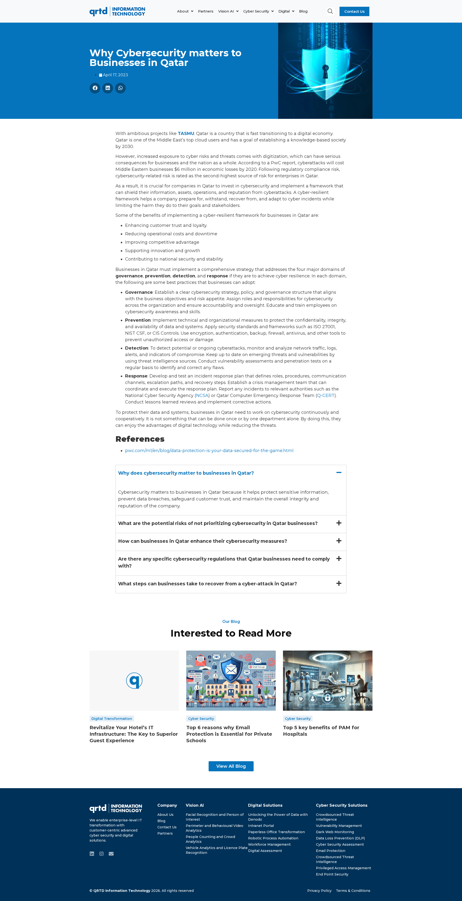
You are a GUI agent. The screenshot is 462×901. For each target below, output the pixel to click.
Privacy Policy (319, 890)
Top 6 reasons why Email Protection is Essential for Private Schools (229, 734)
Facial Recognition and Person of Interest (215, 817)
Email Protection (330, 851)
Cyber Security (256, 11)
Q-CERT (325, 395)
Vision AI (226, 11)
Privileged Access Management (343, 868)
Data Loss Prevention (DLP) (340, 838)
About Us (165, 814)
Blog (303, 11)
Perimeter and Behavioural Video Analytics (214, 828)
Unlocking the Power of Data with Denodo (278, 817)
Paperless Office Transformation (276, 832)
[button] (330, 11)
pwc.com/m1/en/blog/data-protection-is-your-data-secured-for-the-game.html (209, 450)
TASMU (186, 133)
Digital (284, 11)
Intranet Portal (261, 826)
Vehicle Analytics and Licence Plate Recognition (217, 850)
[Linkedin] (92, 853)
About (183, 11)
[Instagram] (101, 853)
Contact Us (167, 827)
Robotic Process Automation (273, 838)
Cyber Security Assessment (340, 844)
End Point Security (332, 874)
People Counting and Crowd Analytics (210, 839)
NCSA (202, 395)
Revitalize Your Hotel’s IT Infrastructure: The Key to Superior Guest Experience (134, 734)
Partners (205, 11)
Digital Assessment (265, 851)
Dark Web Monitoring (335, 832)
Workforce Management (269, 844)
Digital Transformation (111, 718)
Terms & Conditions (353, 890)
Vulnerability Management (339, 826)
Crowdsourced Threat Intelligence (335, 817)
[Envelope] (111, 853)
